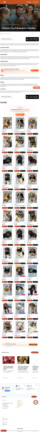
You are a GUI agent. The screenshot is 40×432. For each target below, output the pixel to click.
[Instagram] (6, 424)
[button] (14, 389)
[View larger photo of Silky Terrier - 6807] (37, 266)
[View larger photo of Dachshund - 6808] (25, 266)
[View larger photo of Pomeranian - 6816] (12, 266)
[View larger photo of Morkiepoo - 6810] (12, 155)
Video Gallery (19, 406)
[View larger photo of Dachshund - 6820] (37, 155)
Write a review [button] (7, 390)
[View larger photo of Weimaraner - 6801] (12, 303)
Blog (4, 24)
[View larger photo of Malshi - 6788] (37, 321)
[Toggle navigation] (2, 2)
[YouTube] (4, 424)
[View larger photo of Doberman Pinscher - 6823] (12, 173)
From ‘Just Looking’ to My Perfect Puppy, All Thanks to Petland (23, 368)
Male (3, 130)
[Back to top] (37, 396)
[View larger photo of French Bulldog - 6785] (25, 321)
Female (29, 167)
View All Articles (35, 352)
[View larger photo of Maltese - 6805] (25, 303)
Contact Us (19, 405)
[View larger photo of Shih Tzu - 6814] (25, 136)
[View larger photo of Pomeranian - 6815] (25, 173)
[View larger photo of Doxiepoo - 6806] (12, 284)
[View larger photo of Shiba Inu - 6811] (12, 136)
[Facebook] (3, 424)
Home (2, 24)
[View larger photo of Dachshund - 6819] (25, 155)
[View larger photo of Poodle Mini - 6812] (37, 118)
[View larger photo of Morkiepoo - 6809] (37, 173)
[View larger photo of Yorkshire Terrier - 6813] (37, 136)
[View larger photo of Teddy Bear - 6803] (37, 284)
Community (7, 24)
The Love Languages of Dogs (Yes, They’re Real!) (8, 368)
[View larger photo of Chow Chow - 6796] (12, 321)
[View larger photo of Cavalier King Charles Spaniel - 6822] (25, 118)
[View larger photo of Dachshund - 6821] (12, 118)
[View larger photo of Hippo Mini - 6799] (37, 303)
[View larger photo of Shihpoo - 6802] (25, 284)
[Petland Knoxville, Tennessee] (5, 2)
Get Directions (5, 408)
